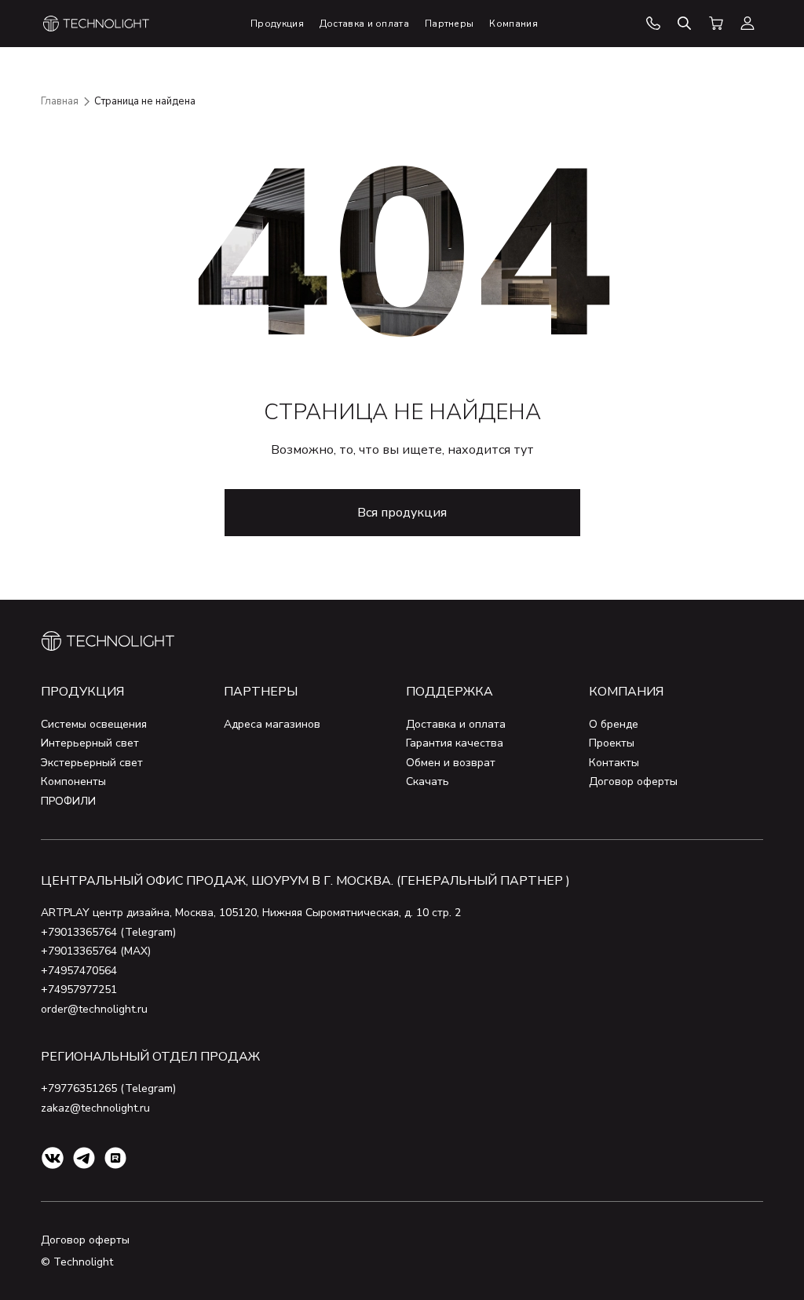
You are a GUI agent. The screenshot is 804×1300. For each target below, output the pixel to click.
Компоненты (73, 781)
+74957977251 (79, 989)
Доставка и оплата (456, 724)
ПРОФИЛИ (68, 801)
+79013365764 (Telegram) (108, 932)
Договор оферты (633, 781)
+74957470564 (79, 970)
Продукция (82, 691)
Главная (60, 101)
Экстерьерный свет (92, 762)
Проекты (611, 743)
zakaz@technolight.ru (95, 1108)
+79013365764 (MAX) (96, 951)
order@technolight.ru (94, 1009)
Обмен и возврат (450, 762)
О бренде (613, 724)
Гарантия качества (454, 743)
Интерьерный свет (90, 743)
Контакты (614, 762)
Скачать (427, 781)
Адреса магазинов (272, 724)
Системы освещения (94, 724)
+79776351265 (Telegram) (108, 1088)
